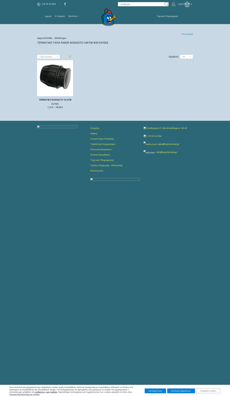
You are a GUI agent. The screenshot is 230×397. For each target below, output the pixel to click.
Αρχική (48, 16)
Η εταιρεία (60, 16)
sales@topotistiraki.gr (168, 144)
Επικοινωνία (96, 170)
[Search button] (166, 4)
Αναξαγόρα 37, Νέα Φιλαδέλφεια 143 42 (167, 128)
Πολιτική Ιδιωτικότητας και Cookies (24, 394)
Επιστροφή (187, 34)
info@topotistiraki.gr (166, 152)
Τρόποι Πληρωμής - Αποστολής (106, 165)
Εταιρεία (94, 128)
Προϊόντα (72, 16)
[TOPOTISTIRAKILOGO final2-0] (57, 145)
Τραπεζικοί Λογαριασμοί (103, 144)
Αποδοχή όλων (155, 391)
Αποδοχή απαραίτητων (181, 391)
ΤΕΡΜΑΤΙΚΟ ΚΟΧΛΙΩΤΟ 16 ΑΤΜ (55, 99)
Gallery (93, 133)
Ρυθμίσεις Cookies (208, 391)
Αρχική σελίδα (44, 38)
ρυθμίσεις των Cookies (46, 392)
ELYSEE (55, 103)
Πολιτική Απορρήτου (101, 149)
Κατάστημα (60, 38)
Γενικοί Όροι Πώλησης (102, 138)
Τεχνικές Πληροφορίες (167, 16)
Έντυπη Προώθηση (100, 154)
